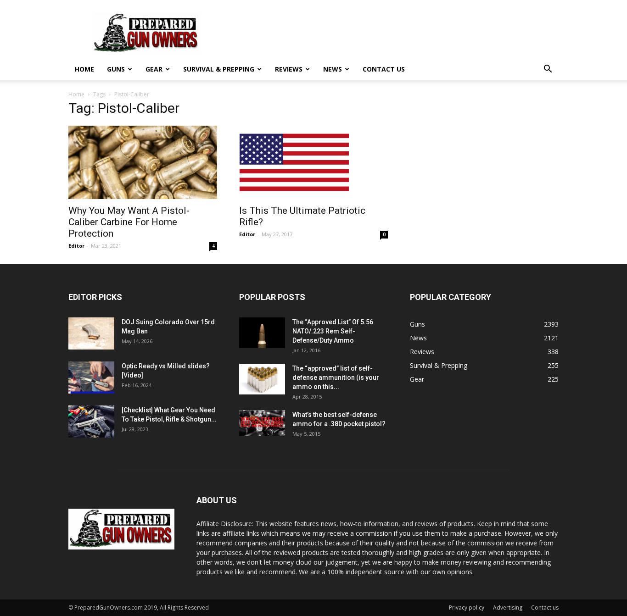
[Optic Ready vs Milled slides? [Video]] (91, 377)
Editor (76, 245)
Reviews (288, 69)
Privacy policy (466, 607)
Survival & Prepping (218, 69)
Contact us (384, 69)
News (332, 69)
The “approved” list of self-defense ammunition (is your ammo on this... (335, 377)
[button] (548, 70)
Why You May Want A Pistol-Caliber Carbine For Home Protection (129, 222)
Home (84, 69)
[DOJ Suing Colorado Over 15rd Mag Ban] (91, 333)
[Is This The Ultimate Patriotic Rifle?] (313, 162)
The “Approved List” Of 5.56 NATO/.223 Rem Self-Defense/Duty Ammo (332, 331)
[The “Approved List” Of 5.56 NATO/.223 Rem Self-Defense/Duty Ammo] (262, 332)
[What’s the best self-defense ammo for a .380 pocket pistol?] (262, 423)
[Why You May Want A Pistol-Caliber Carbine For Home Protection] (142, 162)
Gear (154, 69)
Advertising (507, 607)
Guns (116, 69)
